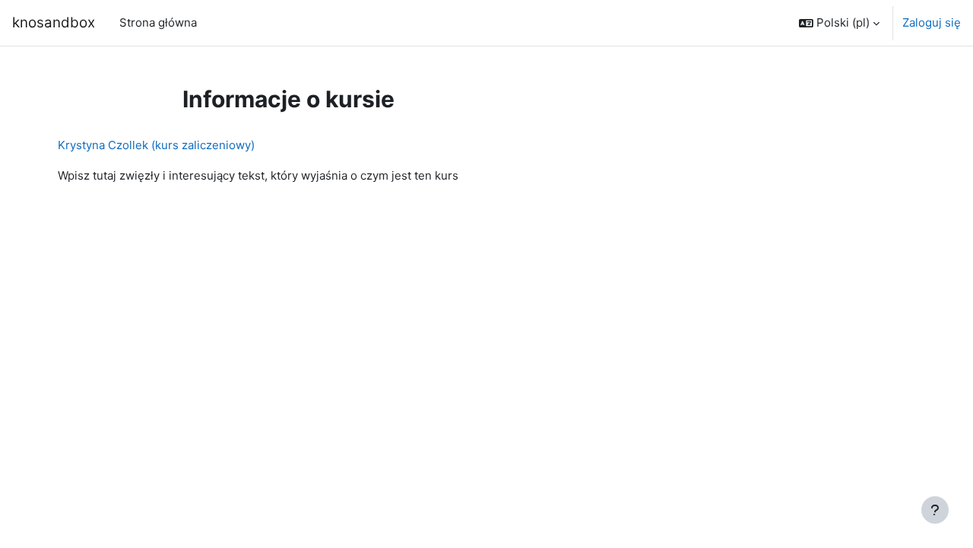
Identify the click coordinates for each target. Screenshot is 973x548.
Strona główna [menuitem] (158, 22)
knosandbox (53, 22)
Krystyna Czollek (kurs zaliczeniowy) (156, 145)
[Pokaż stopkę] (935, 510)
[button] (839, 23)
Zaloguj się (931, 22)
